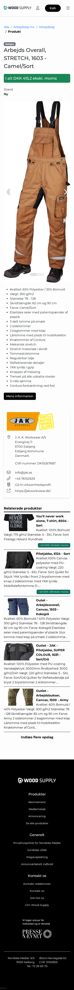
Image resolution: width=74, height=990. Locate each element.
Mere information (19, 396)
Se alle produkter (37, 823)
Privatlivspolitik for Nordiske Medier (37, 843)
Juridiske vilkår (37, 850)
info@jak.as (23, 472)
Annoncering (37, 816)
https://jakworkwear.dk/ (33, 491)
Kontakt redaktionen (37, 884)
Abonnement (37, 802)
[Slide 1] (33, 274)
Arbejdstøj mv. (24, 27)
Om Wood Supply (37, 905)
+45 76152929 (25, 478)
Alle (6, 27)
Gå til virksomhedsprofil (33, 485)
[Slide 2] (40, 274)
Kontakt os (37, 891)
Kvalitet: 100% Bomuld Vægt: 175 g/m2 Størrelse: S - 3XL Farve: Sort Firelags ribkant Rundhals (37, 530)
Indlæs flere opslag (37, 737)
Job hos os (37, 898)
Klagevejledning (37, 857)
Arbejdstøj (46, 27)
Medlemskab (37, 809)
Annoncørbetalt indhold (37, 864)
